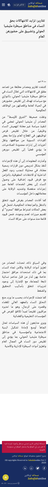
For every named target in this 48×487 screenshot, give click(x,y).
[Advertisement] (24, 59)
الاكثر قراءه (19, 5)
